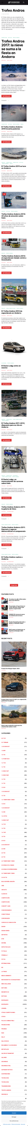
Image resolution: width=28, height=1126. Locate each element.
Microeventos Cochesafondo (10, 979)
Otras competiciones (10, 308)
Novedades (3, 363)
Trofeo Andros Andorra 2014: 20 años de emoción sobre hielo (13, 216)
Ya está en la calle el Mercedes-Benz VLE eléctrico (17, 599)
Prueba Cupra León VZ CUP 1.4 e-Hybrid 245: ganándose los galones (13, 700)
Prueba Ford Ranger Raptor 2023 (10, 668)
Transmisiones (6, 1086)
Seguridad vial (6, 1065)
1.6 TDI (3, 828)
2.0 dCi (3, 840)
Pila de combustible (7, 1020)
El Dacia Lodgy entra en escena (11, 367)
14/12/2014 (3, 220)
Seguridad (4, 1061)
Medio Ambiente (6, 975)
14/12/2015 (3, 170)
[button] (26, 1098)
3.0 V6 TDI (4, 877)
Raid (2, 1033)
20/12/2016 (3, 131)
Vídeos (21, 124)
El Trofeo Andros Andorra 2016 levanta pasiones (11, 128)
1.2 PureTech (5, 758)
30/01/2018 (3, 60)
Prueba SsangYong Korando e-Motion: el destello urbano (17, 622)
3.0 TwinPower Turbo (8, 873)
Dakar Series (5, 930)
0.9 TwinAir (4, 742)
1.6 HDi (3, 812)
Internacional (6, 963)
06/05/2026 (11, 602)
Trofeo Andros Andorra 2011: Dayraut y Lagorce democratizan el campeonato (13, 529)
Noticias (10, 37)
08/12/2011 (3, 429)
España (3, 943)
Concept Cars (5, 906)
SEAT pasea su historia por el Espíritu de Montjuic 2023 (17, 630)
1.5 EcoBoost (5, 791)
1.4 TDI (3, 779)
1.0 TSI (3, 754)
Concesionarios (6, 910)
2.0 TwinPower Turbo (8, 861)
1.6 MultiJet (5, 820)
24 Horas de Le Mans (7, 865)
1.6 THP (3, 832)
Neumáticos (5, 992)
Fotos (3, 959)
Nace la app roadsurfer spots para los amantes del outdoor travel (11, 726)
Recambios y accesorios (9, 1045)
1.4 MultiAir (5, 775)
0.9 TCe (3, 738)
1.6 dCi (3, 803)
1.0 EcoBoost (5, 746)
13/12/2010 (3, 511)
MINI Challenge (6, 984)
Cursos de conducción (8, 922)
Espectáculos (5, 947)
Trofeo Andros (16, 37)
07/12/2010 (3, 561)
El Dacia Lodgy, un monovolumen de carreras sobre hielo (12, 481)
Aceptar (14, 1113)
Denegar (14, 1117)
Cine (2, 885)
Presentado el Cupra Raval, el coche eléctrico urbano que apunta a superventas (17, 607)
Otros (3, 1016)
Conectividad (5, 914)
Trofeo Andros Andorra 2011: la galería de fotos (13, 508)
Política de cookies (7, 1124)
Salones (4, 1057)
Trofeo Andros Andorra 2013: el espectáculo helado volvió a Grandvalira (13, 258)
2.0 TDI (3, 853)
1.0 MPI (3, 750)
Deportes (4, 934)
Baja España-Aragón (8, 881)
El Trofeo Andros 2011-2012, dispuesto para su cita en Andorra (13, 425)
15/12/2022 (3, 670)
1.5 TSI (3, 795)
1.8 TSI (3, 836)
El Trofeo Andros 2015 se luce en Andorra (13, 167)
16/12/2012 (3, 315)
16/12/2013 (3, 262)
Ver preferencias (14, 1121)
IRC (2, 967)
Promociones (5, 1024)
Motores (4, 988)
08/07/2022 (3, 728)
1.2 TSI (3, 767)
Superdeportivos (6, 1069)
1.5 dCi (3, 787)
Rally (3, 1037)
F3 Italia (4, 951)
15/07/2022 (3, 702)
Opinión (3, 1008)
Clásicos (4, 893)
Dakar (3, 926)
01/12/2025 (11, 617)
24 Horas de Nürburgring (9, 869)
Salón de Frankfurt (7, 1053)
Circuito (3, 162)
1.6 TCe (3, 824)
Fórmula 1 (4, 955)
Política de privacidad (15, 1124)
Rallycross (5, 1041)
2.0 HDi (3, 848)
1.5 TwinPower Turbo (8, 799)
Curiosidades (5, 918)
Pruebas (4, 1029)
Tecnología (5, 1078)
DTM (2, 939)
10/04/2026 (11, 610)
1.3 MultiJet (5, 771)
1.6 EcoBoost (5, 808)
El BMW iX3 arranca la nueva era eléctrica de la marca (17, 615)
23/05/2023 (11, 632)
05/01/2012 (3, 370)
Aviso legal (23, 1124)
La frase (4, 971)
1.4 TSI (3, 783)
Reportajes (5, 1049)
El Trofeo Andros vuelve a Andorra (11, 558)
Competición (4, 37)
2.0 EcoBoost (5, 844)
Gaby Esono (9, 60)
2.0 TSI (3, 857)
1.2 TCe (3, 763)
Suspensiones (5, 1074)
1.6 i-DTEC (4, 816)
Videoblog (4, 1094)
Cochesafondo (10, 511)
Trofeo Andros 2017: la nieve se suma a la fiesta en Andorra (12, 49)
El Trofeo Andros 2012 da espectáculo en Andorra (11, 312)
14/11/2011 (3, 485)
